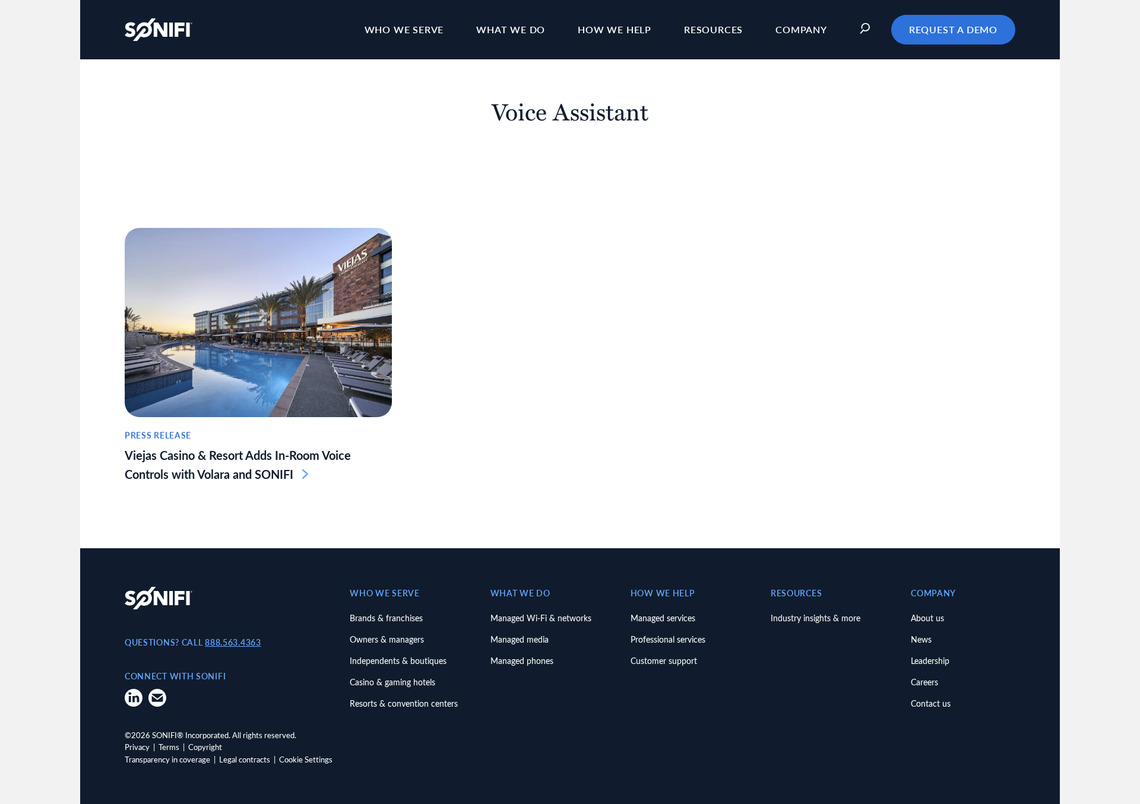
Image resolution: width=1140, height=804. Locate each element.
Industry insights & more (815, 618)
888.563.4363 (233, 642)
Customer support (664, 660)
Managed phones (521, 660)
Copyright (205, 747)
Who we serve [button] (404, 29)
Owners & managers (387, 639)
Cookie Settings (305, 759)
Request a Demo (953, 29)
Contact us (931, 703)
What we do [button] (510, 29)
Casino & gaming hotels (392, 682)
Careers (924, 682)
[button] (868, 30)
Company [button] (801, 29)
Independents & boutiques (398, 660)
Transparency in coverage (167, 759)
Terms (169, 747)
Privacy (137, 747)
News (921, 639)
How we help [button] (614, 29)
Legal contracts (244, 759)
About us (927, 618)
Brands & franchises (386, 618)
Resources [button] (713, 29)
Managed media (519, 639)
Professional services (668, 639)
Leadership (930, 660)
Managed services (663, 618)
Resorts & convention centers (404, 703)
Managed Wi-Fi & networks (540, 618)
